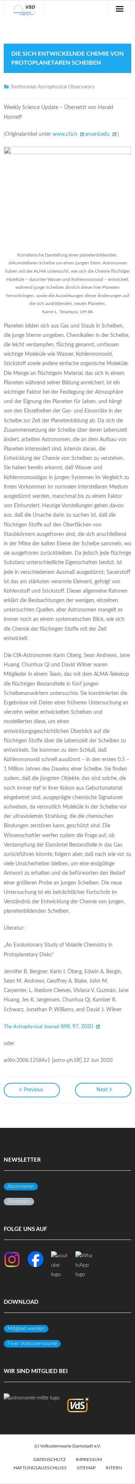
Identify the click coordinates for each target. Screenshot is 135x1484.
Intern (114, 1468)
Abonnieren (21, 1186)
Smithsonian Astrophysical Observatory (53, 87)
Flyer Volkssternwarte (32, 1343)
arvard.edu (97, 134)
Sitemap (86, 1468)
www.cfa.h (64, 134)
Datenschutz (49, 1459)
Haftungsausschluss (40, 1468)
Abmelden (19, 1201)
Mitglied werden (26, 1328)
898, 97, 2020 (48, 1026)
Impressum (89, 1459)
